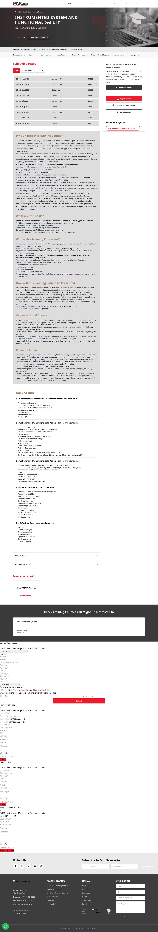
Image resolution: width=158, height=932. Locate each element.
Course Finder (77, 4)
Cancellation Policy (42, 690)
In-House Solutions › (124, 88)
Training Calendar (108, 4)
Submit (79, 701)
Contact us (86, 893)
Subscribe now (148, 866)
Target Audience (62, 55)
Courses (87, 4)
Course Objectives (44, 55)
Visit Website (25, 596)
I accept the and (26, 690)
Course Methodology (80, 55)
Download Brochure (38, 37)
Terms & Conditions (21, 690)
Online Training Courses (56, 889)
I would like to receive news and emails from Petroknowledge (29, 693)
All (17, 70)
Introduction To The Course (23, 55)
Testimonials (86, 900)
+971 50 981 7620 (27, 901)
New (69, 4)
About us (85, 885)
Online (40, 70)
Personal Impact (118, 55)
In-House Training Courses (57, 893)
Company (132, 4)
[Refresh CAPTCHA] (6, 696)
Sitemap (50, 900)
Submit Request (7, 850)
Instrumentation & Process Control (32, 49)
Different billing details (12, 687)
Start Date (4, 719)
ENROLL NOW (136, 9)
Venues (96, 4)
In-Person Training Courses (58, 885)
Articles (85, 896)
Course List (51, 904)
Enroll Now (21, 37)
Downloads (86, 904)
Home (15, 49)
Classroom (27, 70)
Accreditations (87, 889)
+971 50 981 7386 (28, 897)
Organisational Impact (100, 55)
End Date (4, 722)
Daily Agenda (136, 55)
